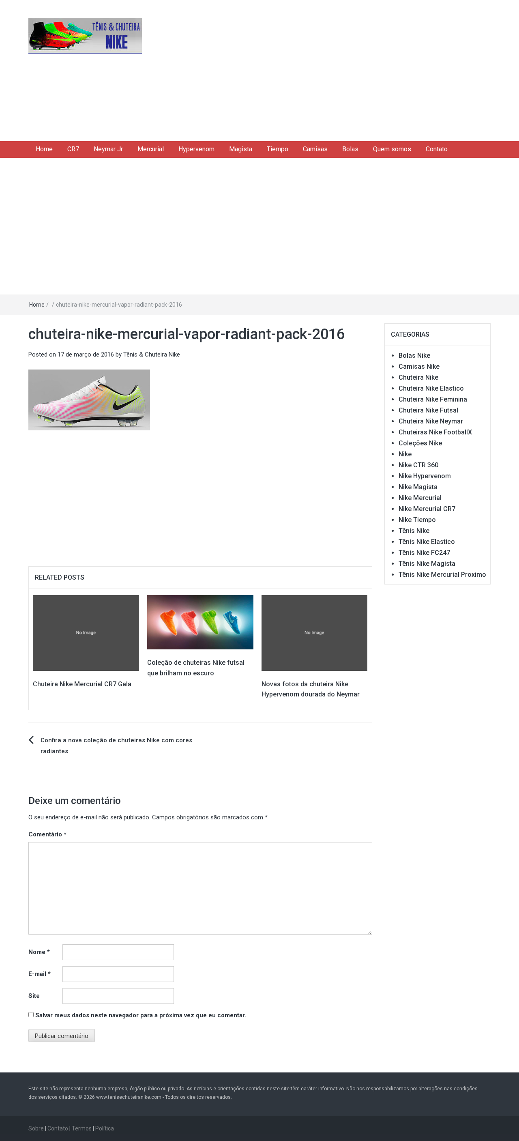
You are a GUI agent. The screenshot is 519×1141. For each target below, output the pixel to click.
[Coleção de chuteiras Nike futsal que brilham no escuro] (200, 621)
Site (34, 995)
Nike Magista (418, 487)
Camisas (315, 149)
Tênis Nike (414, 531)
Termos (82, 1128)
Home (44, 149)
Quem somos (392, 149)
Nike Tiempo (417, 520)
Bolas (350, 149)
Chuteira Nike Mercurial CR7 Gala (82, 684)
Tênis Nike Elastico (427, 542)
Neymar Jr (108, 149)
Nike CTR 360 (418, 465)
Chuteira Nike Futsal (428, 410)
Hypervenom (196, 149)
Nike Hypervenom (425, 476)
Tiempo (277, 149)
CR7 (73, 149)
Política (104, 1128)
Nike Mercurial (420, 498)
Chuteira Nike (418, 377)
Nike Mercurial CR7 (427, 509)
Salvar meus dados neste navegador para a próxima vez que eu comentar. (140, 1015)
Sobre (36, 1128)
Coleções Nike (420, 443)
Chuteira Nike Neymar (431, 421)
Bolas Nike (414, 355)
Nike (405, 454)
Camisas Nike (419, 366)
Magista (240, 149)
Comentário (47, 834)
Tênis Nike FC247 (424, 553)
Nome (39, 952)
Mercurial (150, 149)
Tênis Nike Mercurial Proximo (442, 574)
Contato (437, 149)
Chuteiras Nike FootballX (435, 432)
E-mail (39, 974)
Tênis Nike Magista (427, 563)
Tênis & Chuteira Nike (151, 354)
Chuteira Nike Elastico (431, 388)
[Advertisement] (339, 69)
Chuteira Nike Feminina (433, 399)
